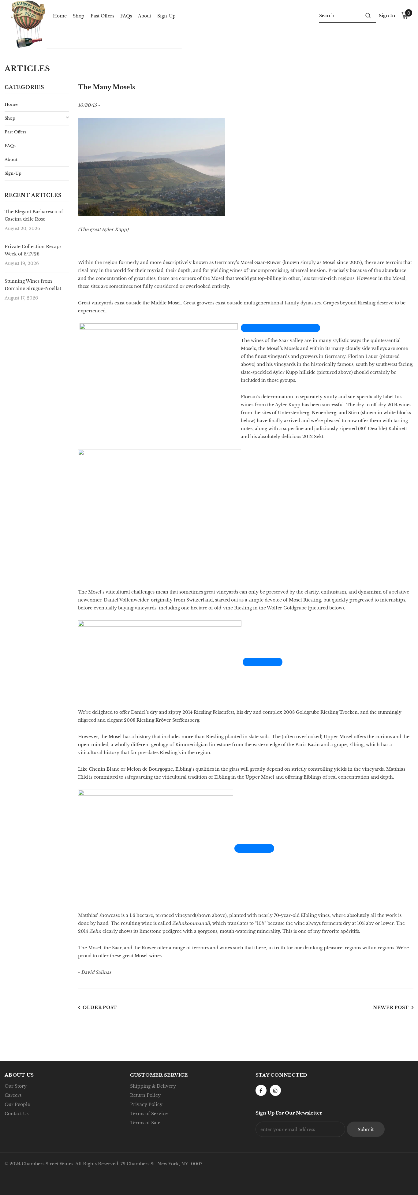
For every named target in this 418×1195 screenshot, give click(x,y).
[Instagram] (275, 1090)
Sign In (387, 15)
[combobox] (339, 15)
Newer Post (391, 1007)
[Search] (368, 15)
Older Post (100, 1007)
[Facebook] (261, 1090)
